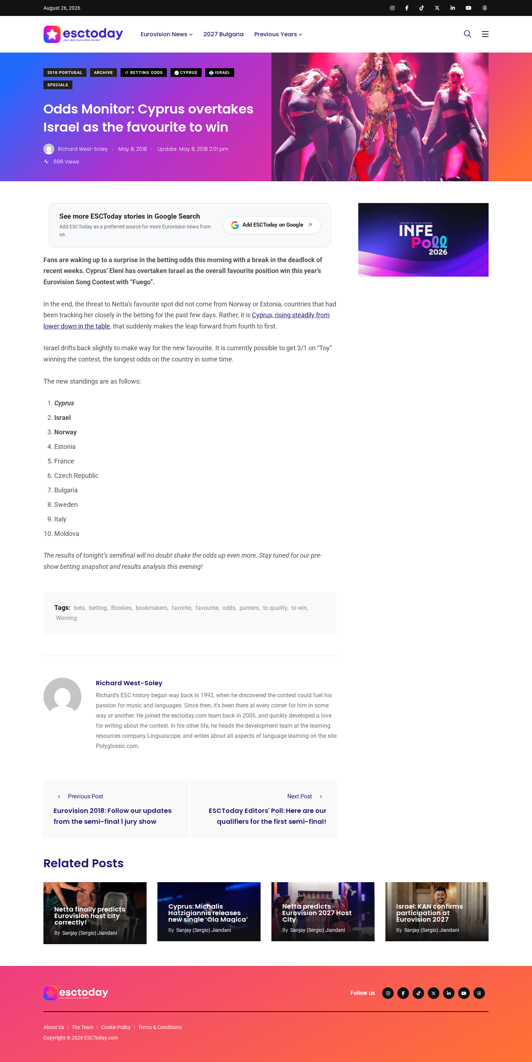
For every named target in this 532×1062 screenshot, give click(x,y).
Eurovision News (164, 34)
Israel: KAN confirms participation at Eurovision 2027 (429, 913)
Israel (222, 72)
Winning (66, 618)
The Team (82, 1027)
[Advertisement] (423, 338)
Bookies (121, 607)
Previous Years (275, 34)
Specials (57, 85)
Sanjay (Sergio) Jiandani (89, 933)
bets (79, 607)
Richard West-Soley (129, 682)
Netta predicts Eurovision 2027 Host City (317, 913)
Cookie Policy (116, 1027)
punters (249, 607)
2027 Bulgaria (223, 34)
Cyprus (188, 72)
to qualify (275, 607)
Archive (103, 72)
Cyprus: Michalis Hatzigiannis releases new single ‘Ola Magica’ (208, 913)
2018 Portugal (65, 72)
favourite (206, 607)
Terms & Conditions (160, 1027)
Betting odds (146, 72)
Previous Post (85, 796)
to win (299, 607)
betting (98, 607)
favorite (181, 607)
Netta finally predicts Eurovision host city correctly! (89, 916)
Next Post (299, 796)
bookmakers (151, 607)
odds (229, 607)
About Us (53, 1027)
